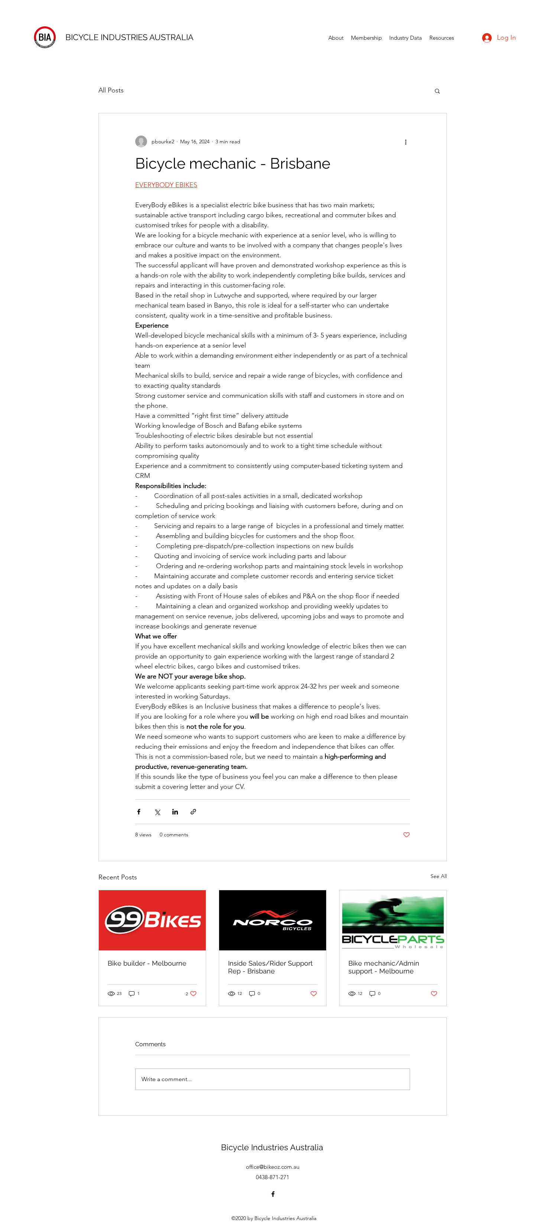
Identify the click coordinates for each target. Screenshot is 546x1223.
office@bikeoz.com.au (272, 1166)
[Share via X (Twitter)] (156, 811)
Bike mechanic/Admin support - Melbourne (383, 967)
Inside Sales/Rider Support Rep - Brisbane (270, 967)
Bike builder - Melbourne (147, 963)
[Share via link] (193, 811)
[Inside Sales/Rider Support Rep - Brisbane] (272, 920)
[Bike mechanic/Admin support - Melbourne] (392, 920)
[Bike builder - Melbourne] (152, 920)
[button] (437, 91)
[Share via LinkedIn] (175, 811)
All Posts (111, 90)
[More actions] (405, 141)
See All (438, 876)
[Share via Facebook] (138, 811)
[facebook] (273, 1194)
